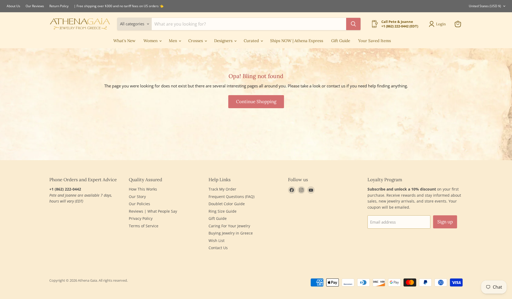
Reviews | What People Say (153, 211)
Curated (252, 40)
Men (173, 40)
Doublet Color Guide (227, 203)
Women (151, 40)
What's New (124, 40)
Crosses (196, 40)
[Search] (353, 24)
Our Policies (139, 203)
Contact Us (218, 247)
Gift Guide (340, 40)
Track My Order (222, 189)
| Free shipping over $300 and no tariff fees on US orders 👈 (118, 6)
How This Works (143, 189)
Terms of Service (143, 225)
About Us (13, 6)
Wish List (217, 240)
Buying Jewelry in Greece (231, 233)
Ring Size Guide (223, 211)
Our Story (137, 196)
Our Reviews (35, 6)
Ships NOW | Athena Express (296, 40)
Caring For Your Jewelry (229, 225)
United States (485, 6)
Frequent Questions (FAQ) (231, 196)
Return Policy (59, 6)
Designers (224, 40)
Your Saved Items (374, 40)
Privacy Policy (141, 218)
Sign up (445, 222)
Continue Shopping (256, 101)
